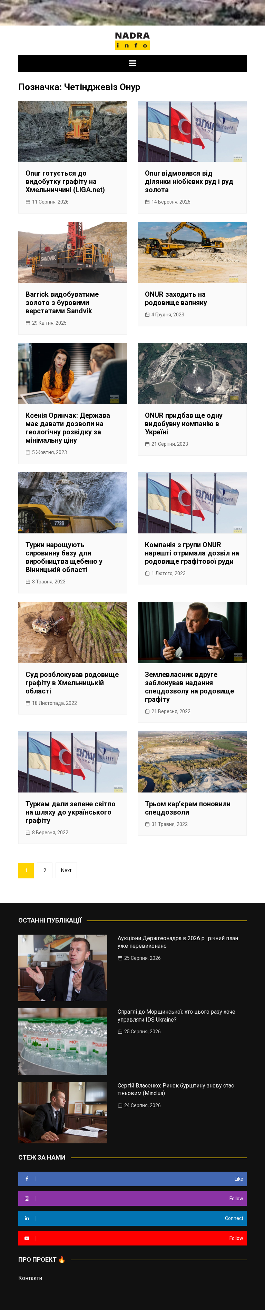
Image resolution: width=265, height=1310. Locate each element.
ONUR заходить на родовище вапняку (176, 298)
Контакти (30, 1278)
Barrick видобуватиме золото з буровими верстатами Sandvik (62, 302)
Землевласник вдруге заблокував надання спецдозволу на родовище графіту (189, 686)
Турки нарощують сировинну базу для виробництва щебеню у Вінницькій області (64, 557)
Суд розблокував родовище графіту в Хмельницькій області (72, 682)
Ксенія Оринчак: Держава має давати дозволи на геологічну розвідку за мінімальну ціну (68, 427)
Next (66, 870)
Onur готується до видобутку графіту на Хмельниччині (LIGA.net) (65, 181)
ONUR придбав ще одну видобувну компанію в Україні (184, 423)
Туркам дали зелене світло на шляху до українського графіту (71, 812)
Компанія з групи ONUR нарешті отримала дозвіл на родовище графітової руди (192, 553)
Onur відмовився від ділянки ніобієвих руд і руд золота (189, 181)
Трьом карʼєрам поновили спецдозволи (187, 808)
